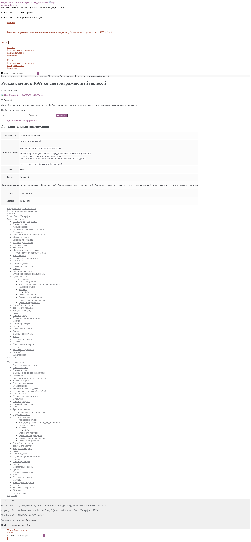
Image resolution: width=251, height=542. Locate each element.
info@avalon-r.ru (9, 5)
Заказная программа (23, 240)
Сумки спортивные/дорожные (34, 300)
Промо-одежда (20, 315)
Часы (15, 313)
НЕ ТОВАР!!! (19, 255)
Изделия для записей (23, 242)
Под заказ (12, 357)
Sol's (26, 292)
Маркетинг (18, 247)
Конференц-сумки (28, 281)
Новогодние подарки (23, 344)
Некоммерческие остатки (25, 258)
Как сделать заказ (15, 53)
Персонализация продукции (21, 50)
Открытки (18, 260)
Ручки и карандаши (22, 271)
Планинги (12, 213)
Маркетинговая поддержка (26, 250)
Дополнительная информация (22, 120)
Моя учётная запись (17, 530)
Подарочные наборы (23, 328)
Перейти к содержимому (35, 2)
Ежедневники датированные (21, 208)
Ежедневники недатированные (22, 211)
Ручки (16, 326)
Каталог (11, 47)
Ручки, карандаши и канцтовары (29, 274)
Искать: (5, 73)
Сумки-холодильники (29, 302)
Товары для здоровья (23, 307)
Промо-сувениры (21, 323)
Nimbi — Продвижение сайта (15, 525)
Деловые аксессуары (23, 334)
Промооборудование (23, 266)
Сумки (16, 347)
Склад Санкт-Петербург (19, 216)
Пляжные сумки (27, 287)
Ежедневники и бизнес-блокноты (29, 234)
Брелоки (17, 331)
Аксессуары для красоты (25, 221)
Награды (17, 341)
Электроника (19, 354)
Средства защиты (21, 276)
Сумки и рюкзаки (38, 76)
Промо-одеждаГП (21, 263)
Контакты (12, 55)
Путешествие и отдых (24, 339)
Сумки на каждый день (30, 297)
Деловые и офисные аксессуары (29, 229)
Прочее (16, 268)
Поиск (10, 532)
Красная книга (20, 245)
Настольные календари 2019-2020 (29, 253)
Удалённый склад (19, 76)
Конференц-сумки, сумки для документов (39, 284)
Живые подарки (21, 237)
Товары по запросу (22, 310)
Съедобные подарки (23, 305)
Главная (5, 76)
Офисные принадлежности (26, 318)
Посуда (16, 321)
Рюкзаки (53, 76)
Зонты (16, 336)
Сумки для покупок (28, 294)
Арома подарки (20, 224)
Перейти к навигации (12, 2)
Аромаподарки (20, 227)
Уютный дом (19, 352)
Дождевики (18, 232)
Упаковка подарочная (23, 349)
